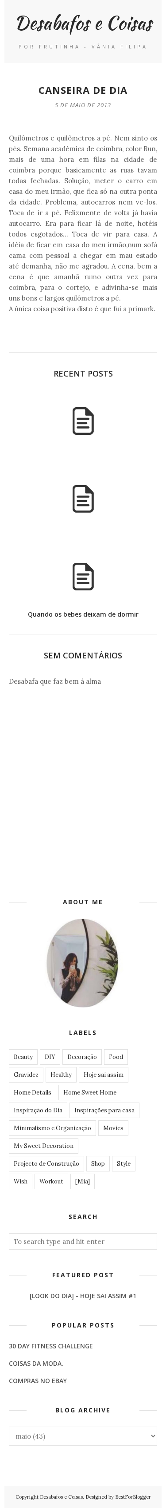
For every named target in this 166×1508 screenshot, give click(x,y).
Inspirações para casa (104, 1110)
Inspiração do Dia (38, 1110)
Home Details (32, 1092)
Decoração (82, 1057)
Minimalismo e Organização (52, 1128)
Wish (20, 1181)
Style (124, 1163)
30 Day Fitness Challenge (51, 1346)
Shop (98, 1163)
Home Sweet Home (89, 1092)
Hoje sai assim (104, 1075)
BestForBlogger (133, 1497)
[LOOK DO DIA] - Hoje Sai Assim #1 (83, 1295)
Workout (51, 1181)
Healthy (61, 1075)
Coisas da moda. (36, 1363)
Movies (113, 1128)
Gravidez (26, 1075)
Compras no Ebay (38, 1380)
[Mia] (82, 1181)
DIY (50, 1057)
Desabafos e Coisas (83, 22)
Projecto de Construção (46, 1163)
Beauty (23, 1057)
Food (116, 1057)
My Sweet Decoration (43, 1146)
